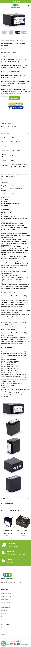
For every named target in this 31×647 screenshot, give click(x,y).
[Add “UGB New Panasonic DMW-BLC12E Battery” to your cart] (27, 517)
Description (5, 133)
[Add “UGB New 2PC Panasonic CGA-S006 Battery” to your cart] (12, 517)
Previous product (25, 40)
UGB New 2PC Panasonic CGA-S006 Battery (8, 532)
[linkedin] (18, 2)
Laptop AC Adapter (6, 596)
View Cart (4, 631)
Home (2, 40)
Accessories (4, 599)
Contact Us (4, 613)
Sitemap (3, 634)
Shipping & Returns (6, 617)
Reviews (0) (4, 498)
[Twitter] (13, 2)
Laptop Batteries (6, 593)
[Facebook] (11, 2)
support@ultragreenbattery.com (12, 582)
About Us (4, 610)
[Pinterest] (15, 2)
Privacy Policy (5, 620)
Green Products (5, 602)
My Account (4, 628)
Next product (29, 40)
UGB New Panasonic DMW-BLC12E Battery (23, 532)
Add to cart (14, 98)
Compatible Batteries (10, 40)
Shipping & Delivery (7, 503)
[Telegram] (20, 2)
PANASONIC (20, 40)
